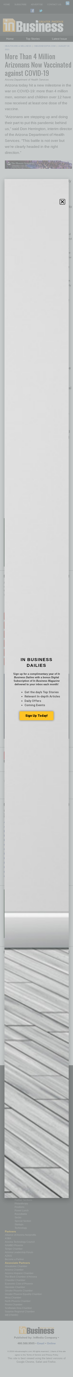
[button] (62, 201)
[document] (36, 688)
